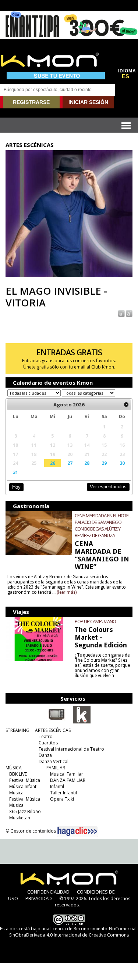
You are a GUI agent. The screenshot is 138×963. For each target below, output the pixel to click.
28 (86, 463)
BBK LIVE (18, 774)
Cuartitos (48, 743)
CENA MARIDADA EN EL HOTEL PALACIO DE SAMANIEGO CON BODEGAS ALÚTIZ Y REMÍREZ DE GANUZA (102, 525)
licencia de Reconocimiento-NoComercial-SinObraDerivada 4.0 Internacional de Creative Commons (73, 932)
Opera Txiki (62, 799)
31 (15, 472)
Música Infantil (24, 786)
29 (104, 463)
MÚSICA (14, 768)
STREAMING (17, 730)
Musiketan (19, 818)
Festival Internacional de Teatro (71, 749)
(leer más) (67, 592)
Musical (17, 805)
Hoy (16, 487)
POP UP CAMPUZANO (95, 621)
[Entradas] (82, 722)
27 (69, 463)
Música (16, 793)
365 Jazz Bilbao (25, 811)
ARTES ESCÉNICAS (53, 730)
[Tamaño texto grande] (128, 312)
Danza (45, 755)
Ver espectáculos (108, 486)
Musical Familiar (66, 774)
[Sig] (126, 404)
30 (122, 463)
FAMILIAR (55, 768)
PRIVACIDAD (38, 898)
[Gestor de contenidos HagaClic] (77, 831)
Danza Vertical (53, 761)
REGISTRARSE (31, 102)
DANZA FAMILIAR (67, 780)
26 (52, 463)
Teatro (46, 736)
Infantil (57, 786)
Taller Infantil (63, 793)
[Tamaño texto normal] (121, 312)
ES (125, 76)
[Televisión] (57, 722)
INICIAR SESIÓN (88, 102)
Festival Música (24, 780)
